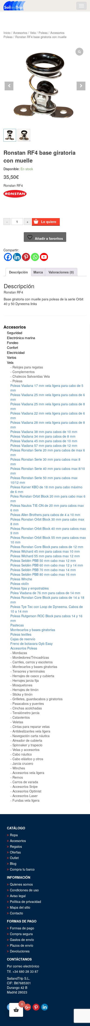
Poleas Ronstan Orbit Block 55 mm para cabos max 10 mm (48, 539)
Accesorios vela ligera (28, 772)
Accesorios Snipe (25, 786)
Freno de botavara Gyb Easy (31, 643)
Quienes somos (21, 884)
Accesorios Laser (25, 795)
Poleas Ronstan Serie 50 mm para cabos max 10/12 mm (44, 480)
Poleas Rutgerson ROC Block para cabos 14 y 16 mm (46, 618)
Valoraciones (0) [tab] (61, 272)
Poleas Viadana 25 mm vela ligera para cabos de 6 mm (47, 397)
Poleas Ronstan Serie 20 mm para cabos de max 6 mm (47, 452)
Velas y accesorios (25, 749)
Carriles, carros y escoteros (32, 662)
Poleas (43, 32)
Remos (17, 777)
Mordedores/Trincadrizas (30, 657)
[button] (81, 86)
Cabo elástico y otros (27, 758)
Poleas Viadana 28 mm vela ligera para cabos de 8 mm (47, 424)
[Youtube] (44, 257)
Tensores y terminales (28, 671)
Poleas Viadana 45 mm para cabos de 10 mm (43, 441)
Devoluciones (20, 951)
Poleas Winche (21, 579)
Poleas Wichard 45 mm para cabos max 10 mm (45, 551)
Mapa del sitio (20, 907)
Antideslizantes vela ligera (31, 731)
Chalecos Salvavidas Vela (31, 376)
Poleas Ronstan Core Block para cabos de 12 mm (46, 546)
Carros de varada (25, 782)
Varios (11, 357)
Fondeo (12, 342)
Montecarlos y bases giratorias (32, 629)
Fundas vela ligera (25, 800)
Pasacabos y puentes (28, 703)
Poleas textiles (20, 634)
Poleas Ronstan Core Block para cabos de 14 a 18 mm (47, 599)
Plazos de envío (21, 945)
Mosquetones (22, 685)
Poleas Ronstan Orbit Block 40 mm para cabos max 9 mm (48, 530)
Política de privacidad (25, 901)
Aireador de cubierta (27, 740)
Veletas (17, 722)
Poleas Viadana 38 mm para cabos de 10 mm (43, 431)
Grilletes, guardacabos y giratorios (37, 699)
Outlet (14, 857)
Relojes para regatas (27, 367)
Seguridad (14, 332)
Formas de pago (22, 928)
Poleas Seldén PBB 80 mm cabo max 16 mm (43, 574)
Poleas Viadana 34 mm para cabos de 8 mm (42, 436)
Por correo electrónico (23, 966)
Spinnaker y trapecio (27, 745)
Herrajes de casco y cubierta (33, 675)
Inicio (6, 32)
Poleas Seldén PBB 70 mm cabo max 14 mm (43, 569)
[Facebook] (8, 257)
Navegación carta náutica (31, 735)
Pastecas (17, 625)
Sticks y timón (22, 694)
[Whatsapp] (35, 257)
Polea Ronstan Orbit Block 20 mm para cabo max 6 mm (47, 498)
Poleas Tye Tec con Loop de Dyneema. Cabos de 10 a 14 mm (46, 609)
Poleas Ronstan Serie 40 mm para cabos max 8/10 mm (47, 470)
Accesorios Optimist (26, 791)
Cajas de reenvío (22, 639)
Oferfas (15, 852)
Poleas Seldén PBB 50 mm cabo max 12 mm (43, 560)
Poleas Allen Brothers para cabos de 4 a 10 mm (45, 514)
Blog (13, 863)
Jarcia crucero (22, 763)
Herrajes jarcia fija (25, 680)
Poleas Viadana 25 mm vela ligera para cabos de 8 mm (47, 406)
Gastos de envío (22, 939)
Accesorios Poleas (23, 648)
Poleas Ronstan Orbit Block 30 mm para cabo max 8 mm (47, 521)
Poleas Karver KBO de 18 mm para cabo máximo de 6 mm (46, 489)
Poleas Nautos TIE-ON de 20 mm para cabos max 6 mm (47, 507)
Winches (18, 768)
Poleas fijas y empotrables (29, 588)
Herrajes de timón (25, 689)
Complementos (23, 371)
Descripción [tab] (18, 272)
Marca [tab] (38, 272)
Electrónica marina (21, 337)
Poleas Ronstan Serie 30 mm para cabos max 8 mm (45, 461)
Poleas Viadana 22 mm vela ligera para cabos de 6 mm (47, 415)
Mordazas (19, 652)
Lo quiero (48, 221)
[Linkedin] (17, 257)
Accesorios (20, 32)
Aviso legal (18, 895)
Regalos (16, 846)
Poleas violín (19, 583)
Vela (33, 32)
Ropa (14, 835)
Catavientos (21, 717)
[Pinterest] (26, 257)
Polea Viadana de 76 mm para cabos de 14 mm (45, 592)
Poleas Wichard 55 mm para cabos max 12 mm (45, 556)
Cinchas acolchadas (27, 708)
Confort (12, 347)
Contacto (16, 913)
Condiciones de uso (24, 890)
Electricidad (15, 352)
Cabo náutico (22, 754)
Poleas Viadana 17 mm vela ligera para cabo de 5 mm (46, 387)
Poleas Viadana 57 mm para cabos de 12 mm (43, 445)
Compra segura (21, 933)
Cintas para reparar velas (31, 726)
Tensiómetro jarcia (25, 712)
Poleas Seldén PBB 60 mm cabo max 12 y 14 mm (46, 565)
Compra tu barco (22, 869)
